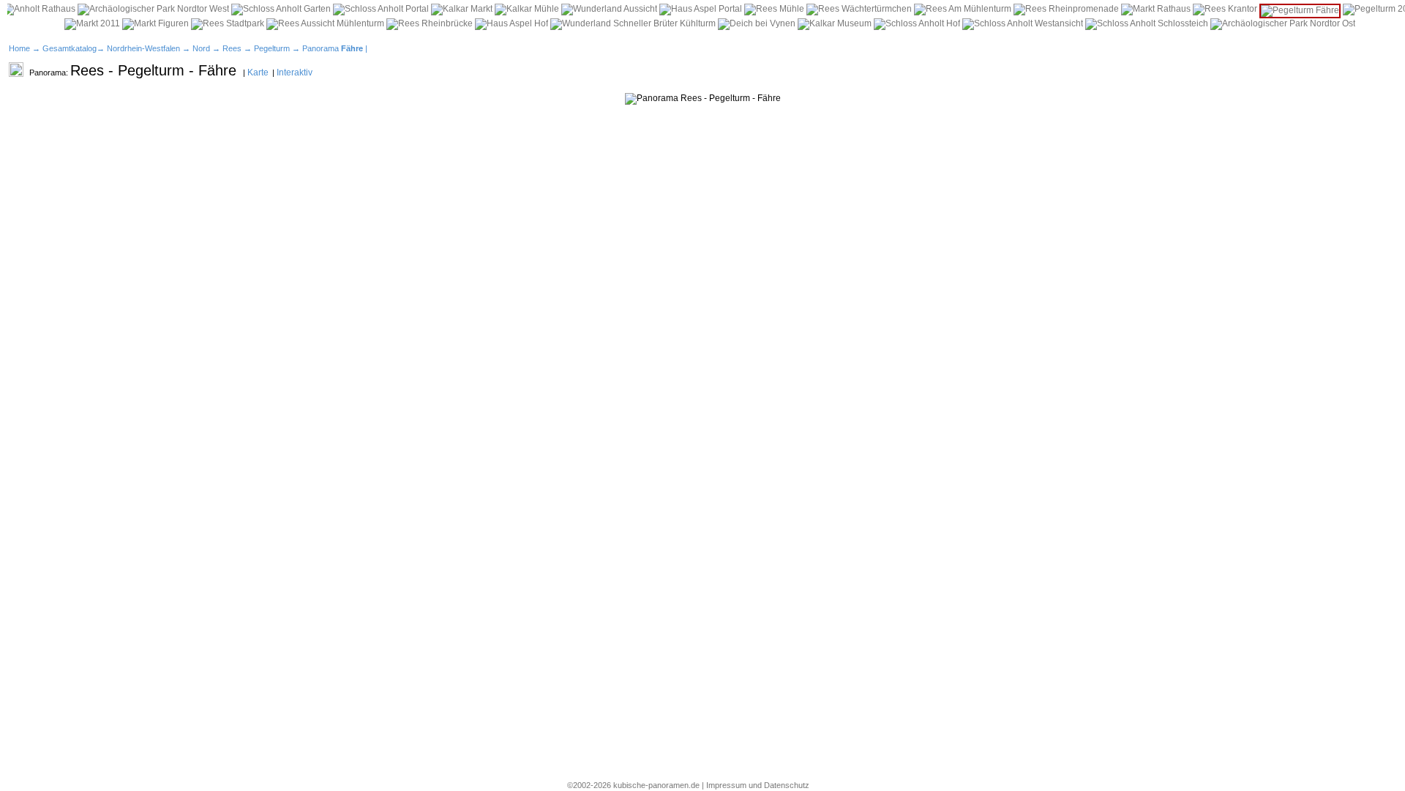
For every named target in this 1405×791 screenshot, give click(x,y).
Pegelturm (272, 48)
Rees (231, 48)
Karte (258, 72)
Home (19, 48)
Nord (201, 48)
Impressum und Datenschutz (757, 785)
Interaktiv (294, 72)
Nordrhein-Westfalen (143, 48)
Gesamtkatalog (69, 48)
